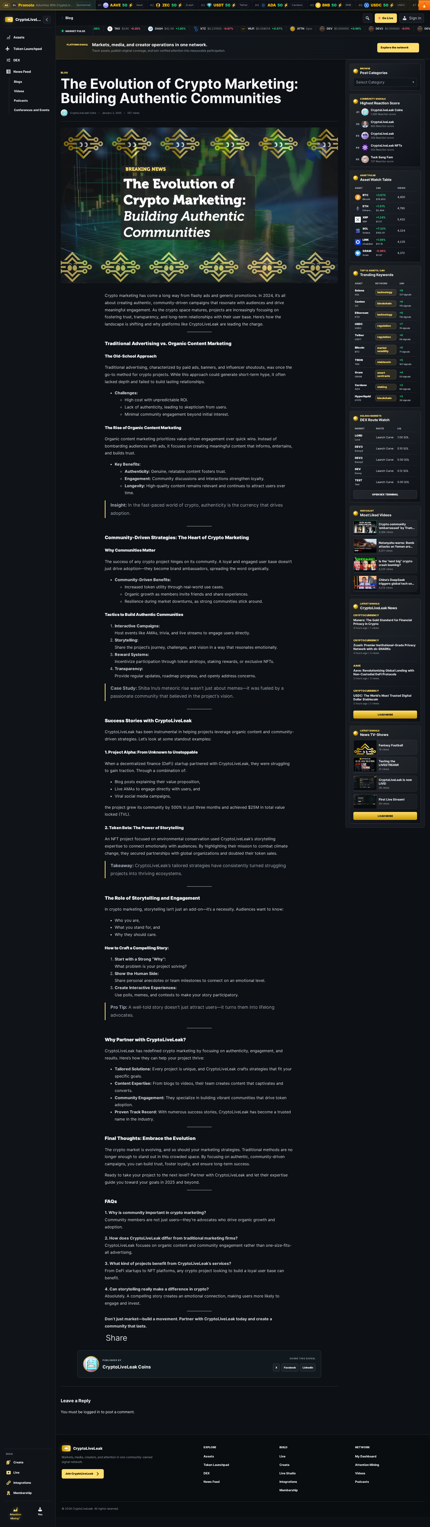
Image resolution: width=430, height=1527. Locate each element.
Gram (359, 372)
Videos (360, 1473)
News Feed (212, 1482)
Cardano (361, 385)
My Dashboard (365, 1456)
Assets (209, 1456)
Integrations (288, 1482)
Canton (360, 301)
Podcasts (362, 1482)
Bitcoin (359, 347)
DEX (207, 1473)
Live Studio (287, 1473)
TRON (359, 360)
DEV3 (359, 446)
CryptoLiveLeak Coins (83, 112)
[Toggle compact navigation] (47, 19)
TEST (358, 480)
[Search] (367, 18)
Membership (288, 1490)
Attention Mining (367, 1465)
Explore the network (395, 47)
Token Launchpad (216, 1465)
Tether (359, 335)
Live (282, 1456)
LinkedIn (308, 1367)
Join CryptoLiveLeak (79, 1473)
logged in (92, 1411)
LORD (358, 435)
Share (116, 1338)
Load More (385, 714)
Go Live (387, 18)
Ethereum (361, 313)
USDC (359, 324)
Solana (359, 290)
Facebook (290, 1367)
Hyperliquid (363, 396)
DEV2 (359, 458)
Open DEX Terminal (385, 494)
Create (284, 1465)
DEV (358, 469)
